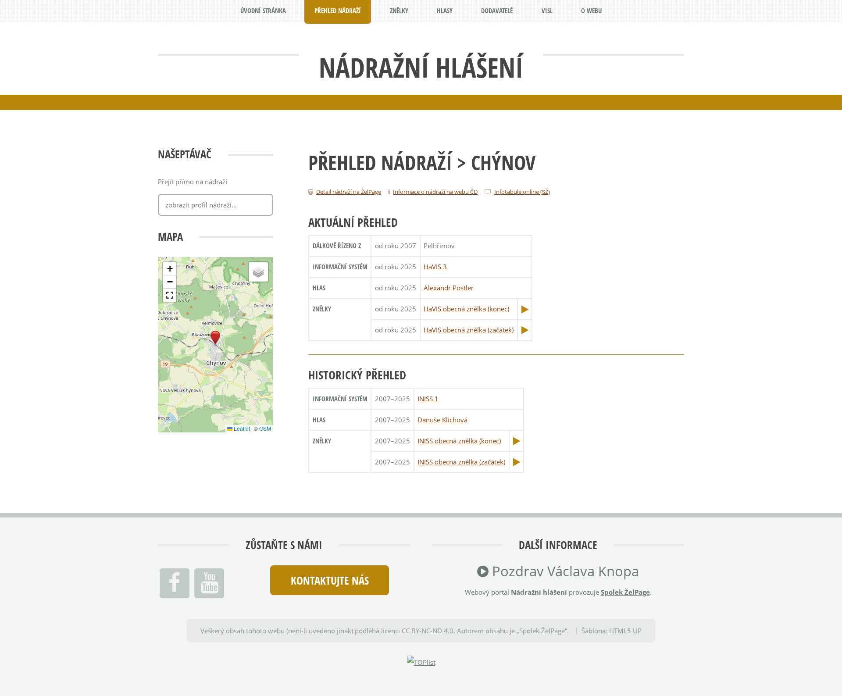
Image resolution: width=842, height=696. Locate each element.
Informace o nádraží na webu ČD (435, 192)
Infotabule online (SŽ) (522, 192)
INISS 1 (428, 398)
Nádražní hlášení (421, 67)
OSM (265, 428)
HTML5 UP (625, 630)
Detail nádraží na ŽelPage (348, 192)
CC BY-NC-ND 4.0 (427, 630)
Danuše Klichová (442, 419)
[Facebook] (174, 583)
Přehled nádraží (380, 162)
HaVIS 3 (435, 266)
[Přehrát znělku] (524, 309)
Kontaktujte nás (330, 580)
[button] (215, 338)
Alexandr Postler (449, 287)
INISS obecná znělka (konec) (459, 440)
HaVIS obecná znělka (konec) (466, 308)
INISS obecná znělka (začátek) (461, 461)
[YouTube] (209, 583)
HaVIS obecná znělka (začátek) (469, 329)
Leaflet (241, 428)
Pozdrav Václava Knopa (564, 571)
